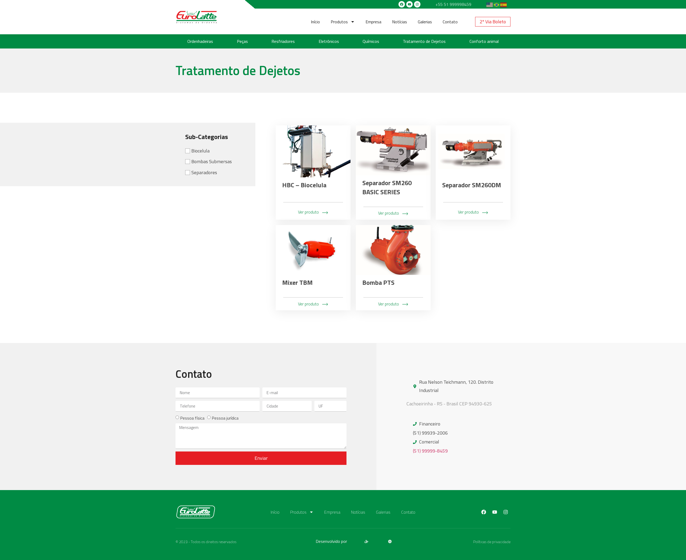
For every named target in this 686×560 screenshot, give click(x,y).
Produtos (339, 21)
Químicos (371, 41)
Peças (242, 41)
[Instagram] (417, 4)
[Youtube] (409, 4)
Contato (450, 21)
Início (315, 21)
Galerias (425, 21)
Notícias (399, 21)
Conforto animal (484, 41)
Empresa (373, 21)
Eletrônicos (329, 41)
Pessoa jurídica (225, 418)
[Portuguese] (496, 4)
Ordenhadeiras (200, 41)
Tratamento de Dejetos (424, 41)
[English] (489, 4)
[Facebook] (401, 4)
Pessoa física (192, 418)
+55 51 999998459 (453, 4)
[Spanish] (503, 4)
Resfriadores (283, 41)
